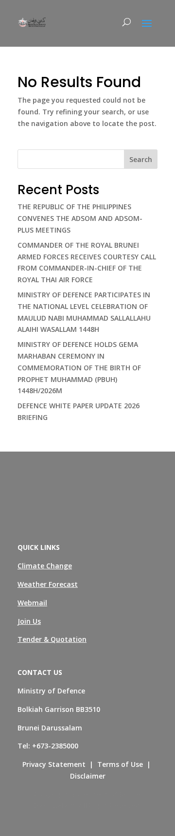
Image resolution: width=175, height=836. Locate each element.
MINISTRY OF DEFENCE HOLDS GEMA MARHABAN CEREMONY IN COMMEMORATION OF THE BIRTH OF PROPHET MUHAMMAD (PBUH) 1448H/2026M (79, 367)
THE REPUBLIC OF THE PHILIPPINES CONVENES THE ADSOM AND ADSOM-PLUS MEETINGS (80, 218)
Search (140, 159)
